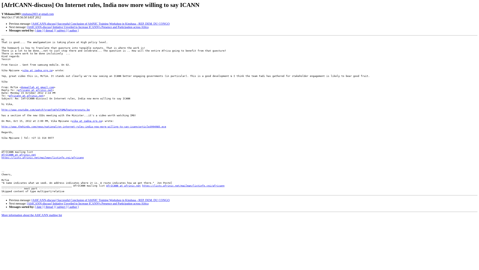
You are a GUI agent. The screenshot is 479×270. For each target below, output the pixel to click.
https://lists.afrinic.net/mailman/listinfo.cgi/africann (42, 157)
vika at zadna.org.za (37, 70)
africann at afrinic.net (35, 90)
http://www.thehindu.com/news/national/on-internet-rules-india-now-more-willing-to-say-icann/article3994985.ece (83, 126)
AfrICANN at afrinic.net (18, 154)
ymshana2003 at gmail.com (37, 14)
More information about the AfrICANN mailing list (31, 215)
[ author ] (73, 30)
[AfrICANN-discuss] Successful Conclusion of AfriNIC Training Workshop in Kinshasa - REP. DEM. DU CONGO (100, 23)
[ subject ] (61, 30)
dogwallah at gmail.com (37, 87)
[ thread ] (49, 30)
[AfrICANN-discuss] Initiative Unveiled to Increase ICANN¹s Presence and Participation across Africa (88, 27)
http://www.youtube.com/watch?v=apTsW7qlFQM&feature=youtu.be (45, 109)
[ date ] (39, 30)
